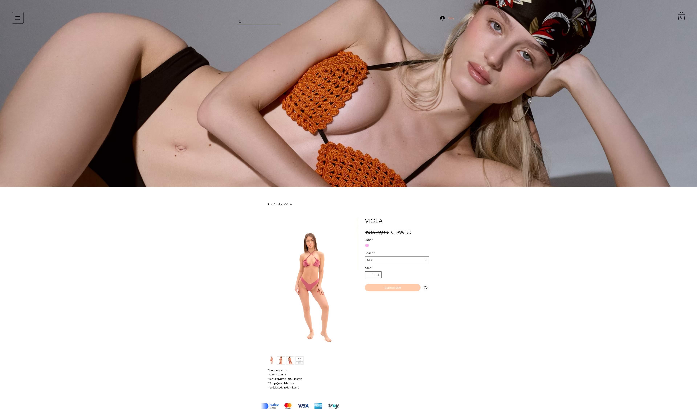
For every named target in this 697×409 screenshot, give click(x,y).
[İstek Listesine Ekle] (425, 287)
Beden (370, 253)
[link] (681, 16)
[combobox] (397, 259)
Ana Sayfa (275, 204)
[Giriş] (442, 18)
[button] (18, 18)
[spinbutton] (373, 275)
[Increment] (378, 275)
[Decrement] (367, 275)
